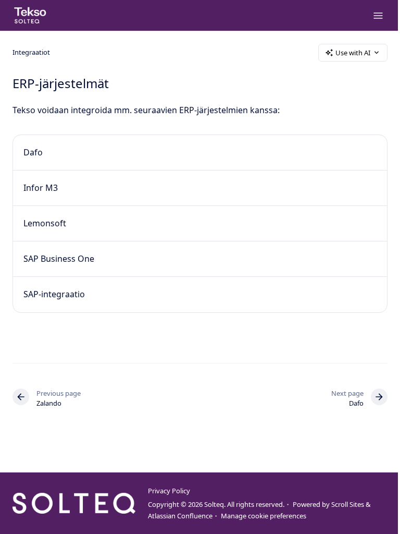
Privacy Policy (169, 490)
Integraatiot (31, 52)
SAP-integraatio (54, 294)
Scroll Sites (347, 504)
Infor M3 (40, 187)
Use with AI (352, 52)
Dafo (33, 152)
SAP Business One (58, 258)
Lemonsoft (44, 223)
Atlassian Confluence (180, 515)
